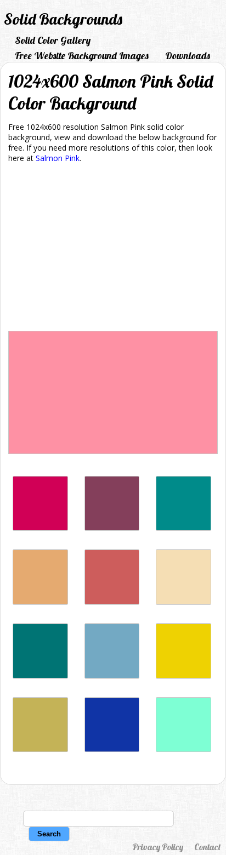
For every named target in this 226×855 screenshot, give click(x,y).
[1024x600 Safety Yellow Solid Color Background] (183, 675)
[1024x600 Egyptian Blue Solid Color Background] (112, 749)
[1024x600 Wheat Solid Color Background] (183, 601)
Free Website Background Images (82, 55)
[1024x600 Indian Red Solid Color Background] (112, 601)
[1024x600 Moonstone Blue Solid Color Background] (112, 675)
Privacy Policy (157, 846)
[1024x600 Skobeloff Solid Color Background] (40, 675)
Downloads (187, 55)
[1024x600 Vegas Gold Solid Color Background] (40, 749)
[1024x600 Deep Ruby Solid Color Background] (112, 528)
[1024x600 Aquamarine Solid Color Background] (183, 749)
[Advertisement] (113, 249)
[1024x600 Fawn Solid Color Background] (40, 601)
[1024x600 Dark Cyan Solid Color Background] (183, 528)
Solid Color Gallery (53, 40)
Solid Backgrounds (63, 18)
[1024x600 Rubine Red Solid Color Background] (40, 528)
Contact (207, 846)
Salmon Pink (58, 158)
